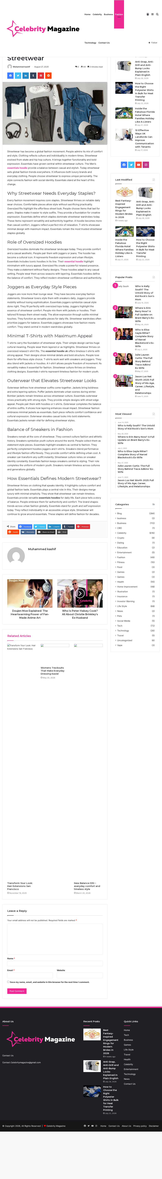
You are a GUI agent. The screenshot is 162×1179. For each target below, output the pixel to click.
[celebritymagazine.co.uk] (42, 28)
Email (11, 970)
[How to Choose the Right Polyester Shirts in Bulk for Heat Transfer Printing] (124, 88)
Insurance (122, 596)
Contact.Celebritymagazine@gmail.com (21, 1062)
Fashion (119, 14)
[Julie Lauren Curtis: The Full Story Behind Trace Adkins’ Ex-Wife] (124, 359)
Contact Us (104, 42)
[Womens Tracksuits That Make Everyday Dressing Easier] (55, 654)
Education (122, 547)
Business (108, 14)
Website (61, 970)
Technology (90, 42)
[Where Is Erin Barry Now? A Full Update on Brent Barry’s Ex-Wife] (124, 312)
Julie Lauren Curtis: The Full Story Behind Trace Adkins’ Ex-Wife (143, 361)
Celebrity (97, 14)
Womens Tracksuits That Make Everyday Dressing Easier (52, 670)
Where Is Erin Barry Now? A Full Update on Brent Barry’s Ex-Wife (144, 315)
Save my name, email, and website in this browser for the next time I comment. (50, 982)
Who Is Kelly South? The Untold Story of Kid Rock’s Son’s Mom (144, 293)
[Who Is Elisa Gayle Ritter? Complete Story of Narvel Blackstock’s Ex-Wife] (124, 334)
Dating (120, 542)
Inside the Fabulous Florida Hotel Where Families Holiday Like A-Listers (145, 115)
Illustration (122, 591)
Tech (119, 625)
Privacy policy (140, 1126)
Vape (119, 645)
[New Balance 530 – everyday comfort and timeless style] (88, 762)
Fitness (121, 562)
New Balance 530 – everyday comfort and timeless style (87, 886)
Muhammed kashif (21, 67)
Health (120, 582)
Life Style (122, 606)
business (121, 518)
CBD (119, 528)
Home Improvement (127, 586)
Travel (120, 635)
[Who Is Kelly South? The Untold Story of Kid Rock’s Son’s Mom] (124, 290)
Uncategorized (124, 640)
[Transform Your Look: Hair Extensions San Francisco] (21, 762)
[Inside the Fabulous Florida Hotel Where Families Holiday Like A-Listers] (124, 113)
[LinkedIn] (25, 75)
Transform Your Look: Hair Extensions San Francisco (20, 886)
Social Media (123, 621)
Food (119, 567)
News (120, 611)
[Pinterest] (41, 75)
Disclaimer (154, 1126)
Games (120, 572)
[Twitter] (18, 75)
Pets (119, 616)
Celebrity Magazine (56, 1126)
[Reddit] (48, 75)
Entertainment (124, 552)
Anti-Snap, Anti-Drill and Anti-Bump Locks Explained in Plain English (144, 68)
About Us (126, 1126)
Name (11, 958)
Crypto (120, 538)
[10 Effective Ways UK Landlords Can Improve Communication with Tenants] (124, 135)
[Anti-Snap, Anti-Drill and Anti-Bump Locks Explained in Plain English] (124, 66)
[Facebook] (10, 75)
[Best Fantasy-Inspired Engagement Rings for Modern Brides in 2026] (124, 192)
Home (87, 14)
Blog (119, 513)
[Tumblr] (33, 75)
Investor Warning (125, 601)
